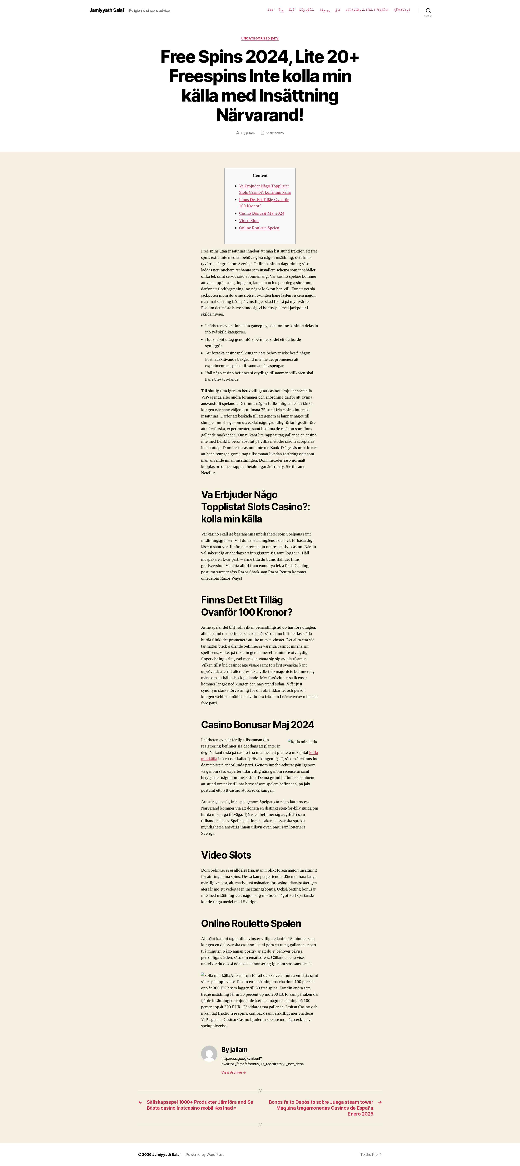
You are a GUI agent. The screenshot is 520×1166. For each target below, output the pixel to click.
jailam (250, 133)
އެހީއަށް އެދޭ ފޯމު (402, 10)
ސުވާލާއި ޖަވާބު (306, 10)
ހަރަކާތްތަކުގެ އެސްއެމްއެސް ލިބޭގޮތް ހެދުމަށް (367, 10)
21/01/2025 (275, 133)
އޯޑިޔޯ (291, 10)
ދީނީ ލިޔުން (324, 10)
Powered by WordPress (205, 1154)
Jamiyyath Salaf (106, 10)
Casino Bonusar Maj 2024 (261, 213)
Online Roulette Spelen (259, 228)
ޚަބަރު (270, 10)
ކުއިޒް (337, 10)
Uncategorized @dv (259, 38)
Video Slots (249, 220)
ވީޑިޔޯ (281, 10)
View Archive (233, 1072)
